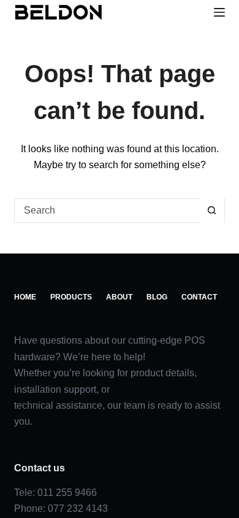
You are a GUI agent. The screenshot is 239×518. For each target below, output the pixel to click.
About (125, 313)
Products (75, 313)
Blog (164, 313)
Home (26, 313)
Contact (33, 329)
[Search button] (212, 226)
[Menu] (219, 12)
